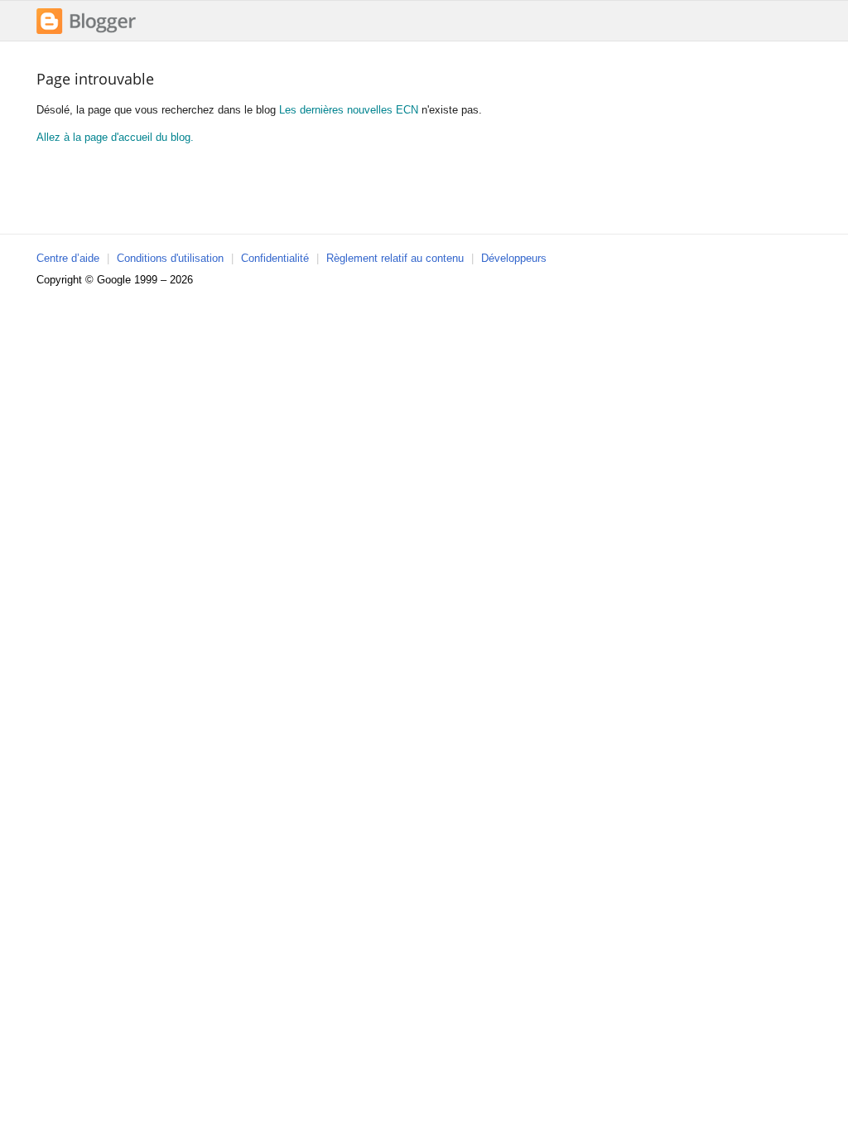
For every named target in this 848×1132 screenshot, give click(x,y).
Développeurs (514, 258)
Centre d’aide (67, 258)
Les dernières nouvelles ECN (348, 110)
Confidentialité (275, 258)
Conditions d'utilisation (170, 258)
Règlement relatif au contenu (395, 258)
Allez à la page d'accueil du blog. (115, 137)
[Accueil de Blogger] (86, 32)
